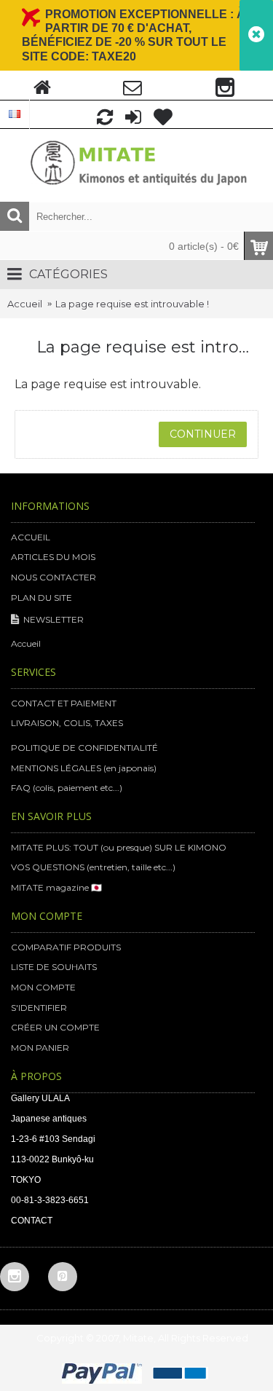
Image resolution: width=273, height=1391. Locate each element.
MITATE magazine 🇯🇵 (56, 887)
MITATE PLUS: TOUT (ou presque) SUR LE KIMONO (118, 847)
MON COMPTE (43, 987)
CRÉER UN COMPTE (55, 1027)
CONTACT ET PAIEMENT (63, 703)
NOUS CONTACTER (53, 577)
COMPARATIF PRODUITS (66, 947)
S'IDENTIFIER (39, 1007)
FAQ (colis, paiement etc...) (66, 787)
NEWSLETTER (53, 619)
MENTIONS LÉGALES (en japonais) (84, 768)
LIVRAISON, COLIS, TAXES (67, 722)
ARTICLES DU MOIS (53, 556)
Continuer (203, 434)
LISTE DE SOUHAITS (54, 966)
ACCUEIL (30, 537)
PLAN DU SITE (41, 597)
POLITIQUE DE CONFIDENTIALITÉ (84, 747)
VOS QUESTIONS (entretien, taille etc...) (93, 867)
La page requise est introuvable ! (132, 304)
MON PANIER (40, 1047)
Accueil (24, 304)
